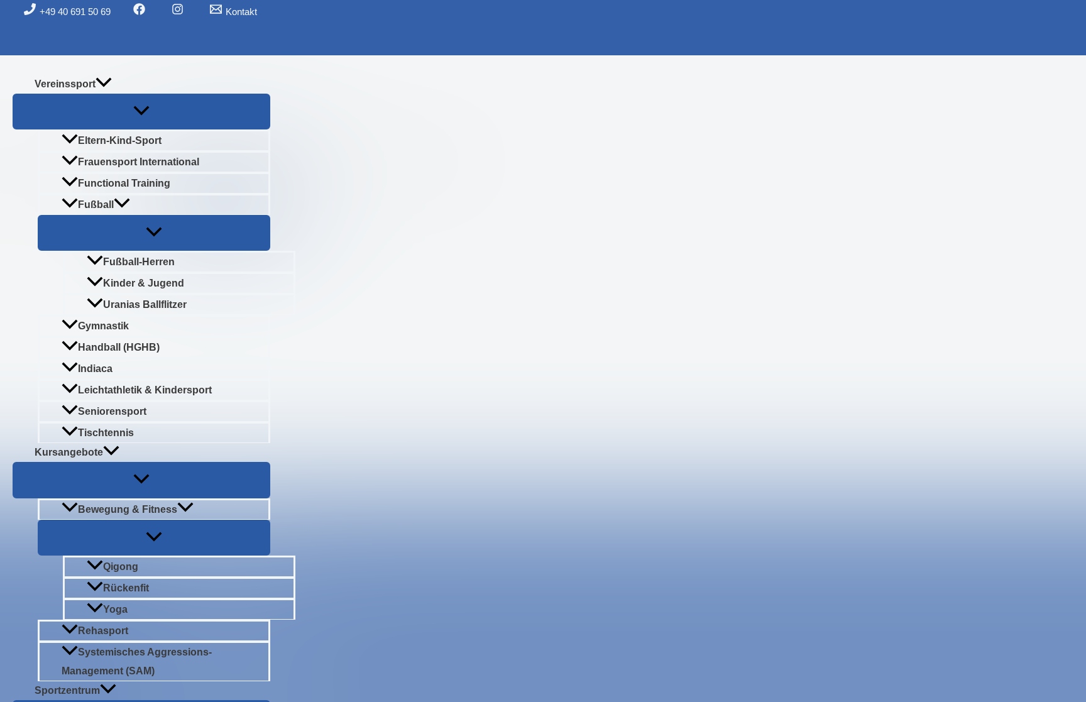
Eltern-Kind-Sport (120, 140)
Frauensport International (138, 161)
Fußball (96, 204)
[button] (104, 84)
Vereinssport (65, 84)
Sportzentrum (67, 690)
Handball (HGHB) (119, 347)
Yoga (115, 609)
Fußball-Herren (139, 261)
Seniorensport (112, 411)
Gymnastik (103, 326)
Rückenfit (126, 588)
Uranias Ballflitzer (145, 304)
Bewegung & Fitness (127, 509)
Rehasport (103, 630)
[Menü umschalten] (141, 111)
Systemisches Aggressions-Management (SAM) (137, 661)
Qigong (120, 566)
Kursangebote (69, 452)
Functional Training (124, 183)
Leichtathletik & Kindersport (145, 390)
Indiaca (95, 368)
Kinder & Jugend (143, 283)
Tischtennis (106, 432)
